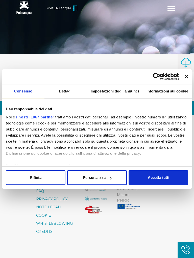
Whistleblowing (54, 223)
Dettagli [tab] (66, 91)
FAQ (40, 191)
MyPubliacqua (59, 8)
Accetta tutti (158, 177)
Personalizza (94, 177)
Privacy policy (52, 199)
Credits (44, 231)
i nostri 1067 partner (35, 117)
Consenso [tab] (23, 91)
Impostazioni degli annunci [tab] (115, 91)
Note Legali (48, 207)
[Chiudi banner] (186, 76)
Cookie (43, 215)
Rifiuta (35, 177)
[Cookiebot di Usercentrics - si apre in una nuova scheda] (157, 76)
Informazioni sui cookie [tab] (167, 91)
